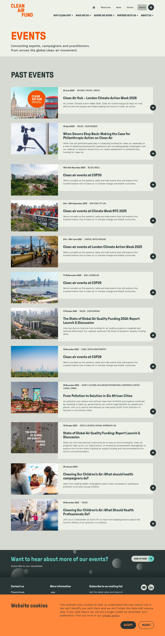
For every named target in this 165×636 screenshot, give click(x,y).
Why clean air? (62, 15)
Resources (106, 7)
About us (146, 15)
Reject (146, 625)
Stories (130, 7)
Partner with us (126, 15)
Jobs (53, 592)
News (118, 7)
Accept (128, 625)
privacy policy (110, 615)
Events (142, 7)
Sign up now (140, 558)
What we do (82, 15)
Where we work (103, 15)
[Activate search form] (151, 7)
